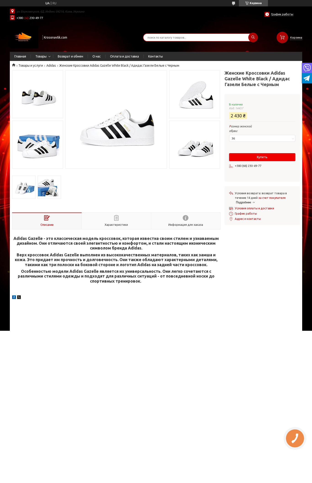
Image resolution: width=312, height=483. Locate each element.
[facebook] (14, 298)
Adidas (51, 65)
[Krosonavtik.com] (24, 37)
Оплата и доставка (124, 56)
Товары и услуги (31, 65)
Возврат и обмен (70, 56)
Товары (41, 56)
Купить (262, 157)
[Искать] (253, 37)
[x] (19, 298)
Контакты (155, 56)
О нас (97, 56)
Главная (20, 56)
